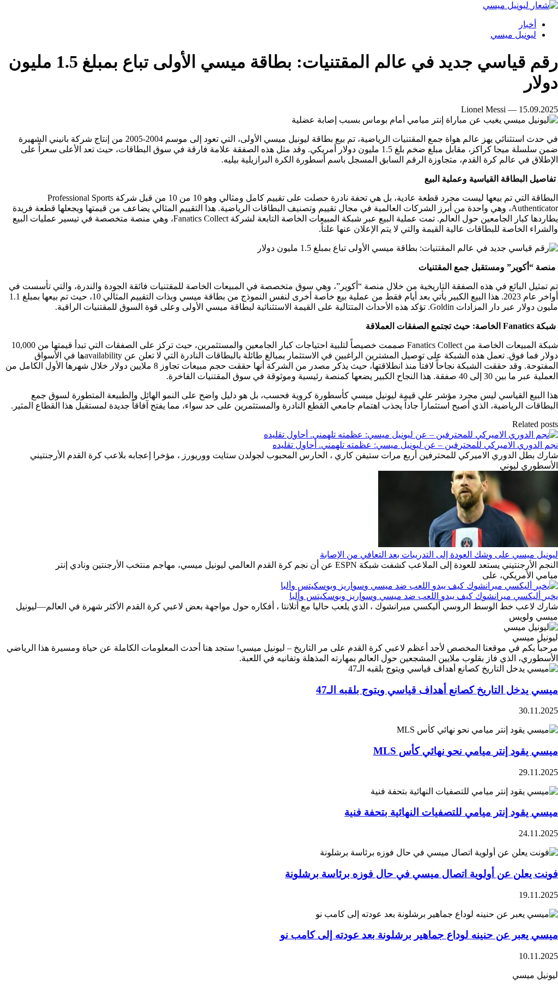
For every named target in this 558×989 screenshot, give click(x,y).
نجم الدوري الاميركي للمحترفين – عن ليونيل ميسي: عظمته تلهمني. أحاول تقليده (415, 444)
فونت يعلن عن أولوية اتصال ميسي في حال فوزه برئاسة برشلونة (421, 873)
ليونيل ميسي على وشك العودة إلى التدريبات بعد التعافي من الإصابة (439, 554)
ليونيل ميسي (513, 34)
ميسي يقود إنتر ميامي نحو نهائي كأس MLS (465, 751)
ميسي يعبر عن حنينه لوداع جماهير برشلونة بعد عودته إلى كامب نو (419, 934)
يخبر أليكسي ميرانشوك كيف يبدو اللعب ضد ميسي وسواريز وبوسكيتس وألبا (423, 596)
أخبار (527, 24)
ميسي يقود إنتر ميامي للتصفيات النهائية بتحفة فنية (451, 812)
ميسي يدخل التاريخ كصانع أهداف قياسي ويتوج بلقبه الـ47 (437, 690)
